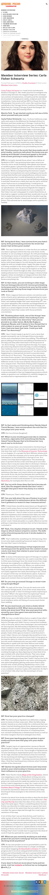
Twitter (45, 882)
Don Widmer (7, 16)
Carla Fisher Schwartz (10, 90)
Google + (39, 882)
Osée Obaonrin (8, 18)
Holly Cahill (7, 20)
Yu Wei (5, 12)
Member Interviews (8, 10)
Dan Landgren (8, 22)
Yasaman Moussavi (10, 24)
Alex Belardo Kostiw (10, 14)
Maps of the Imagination (32, 775)
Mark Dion (5, 481)
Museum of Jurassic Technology (34, 451)
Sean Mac (6, 26)
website (18, 865)
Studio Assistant (29, 83)
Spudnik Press (10, 5)
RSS (42, 882)
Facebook (36, 882)
